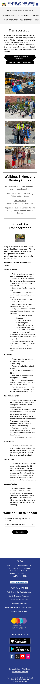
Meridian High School (19, 611)
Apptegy (24, 681)
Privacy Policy (14, 669)
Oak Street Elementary (19, 604)
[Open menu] (37, 4)
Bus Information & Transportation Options (22, 20)
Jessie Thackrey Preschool (19, 596)
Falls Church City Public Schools (20, 11)
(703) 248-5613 (21, 576)
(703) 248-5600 (22, 573)
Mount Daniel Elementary (19, 600)
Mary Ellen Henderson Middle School (19, 607)
